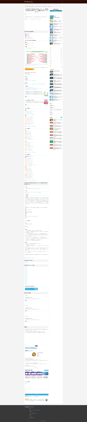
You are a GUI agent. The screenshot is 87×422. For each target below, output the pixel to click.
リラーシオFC (26, 45)
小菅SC (26, 143)
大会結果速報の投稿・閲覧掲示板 (56, 17)
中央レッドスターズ (31, 174)
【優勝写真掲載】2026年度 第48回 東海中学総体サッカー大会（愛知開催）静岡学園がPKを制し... (57, 84)
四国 (40, 4)
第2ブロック (26, 268)
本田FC (30, 132)
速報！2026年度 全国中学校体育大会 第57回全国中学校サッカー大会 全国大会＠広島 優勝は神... (57, 78)
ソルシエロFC (30, 160)
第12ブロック (26, 279)
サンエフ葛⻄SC (31, 162)
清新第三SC (29, 159)
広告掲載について (31, 411)
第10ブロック (26, 277)
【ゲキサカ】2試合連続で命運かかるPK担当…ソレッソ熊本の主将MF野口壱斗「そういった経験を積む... (57, 148)
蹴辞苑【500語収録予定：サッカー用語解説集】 (30, 89)
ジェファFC (31, 45)
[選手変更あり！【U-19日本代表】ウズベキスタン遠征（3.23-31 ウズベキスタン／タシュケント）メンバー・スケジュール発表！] (39, 374)
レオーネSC (31, 161)
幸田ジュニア (32, 145)
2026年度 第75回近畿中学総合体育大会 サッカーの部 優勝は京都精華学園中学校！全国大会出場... (57, 88)
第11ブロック (26, 278)
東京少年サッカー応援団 (31, 289)
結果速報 (45, 4)
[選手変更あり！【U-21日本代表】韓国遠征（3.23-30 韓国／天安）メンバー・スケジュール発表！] (28, 374)
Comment (26, 383)
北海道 (25, 4)
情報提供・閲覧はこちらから (30, 69)
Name (25, 388)
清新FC (31, 133)
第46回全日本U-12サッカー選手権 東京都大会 (31, 80)
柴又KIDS (26, 168)
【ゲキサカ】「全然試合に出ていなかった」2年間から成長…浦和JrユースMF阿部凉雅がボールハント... (57, 145)
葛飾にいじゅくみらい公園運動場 (37, 192)
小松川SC (32, 146)
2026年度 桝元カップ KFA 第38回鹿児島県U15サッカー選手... (57, 21)
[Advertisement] (36, 24)
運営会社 (30, 408)
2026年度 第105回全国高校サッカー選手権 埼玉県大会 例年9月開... (57, 24)
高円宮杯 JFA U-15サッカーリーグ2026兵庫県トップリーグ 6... (57, 38)
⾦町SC (26, 134)
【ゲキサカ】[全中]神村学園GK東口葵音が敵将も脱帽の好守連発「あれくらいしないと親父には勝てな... (57, 135)
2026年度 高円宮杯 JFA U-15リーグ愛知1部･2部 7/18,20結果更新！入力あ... (57, 97)
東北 (27, 4)
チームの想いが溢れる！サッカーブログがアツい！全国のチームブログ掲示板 (57, 43)
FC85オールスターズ (27, 47)
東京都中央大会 (27, 262)
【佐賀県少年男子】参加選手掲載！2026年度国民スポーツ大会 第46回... (57, 29)
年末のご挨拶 (51, 114)
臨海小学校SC (31, 118)
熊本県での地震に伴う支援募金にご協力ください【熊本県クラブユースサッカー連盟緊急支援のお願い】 (57, 142)
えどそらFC (30, 131)
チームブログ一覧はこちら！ (28, 74)
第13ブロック (26, 280)
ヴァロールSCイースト (27, 114)
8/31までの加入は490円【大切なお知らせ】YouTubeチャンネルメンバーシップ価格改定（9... (57, 139)
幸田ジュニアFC (30, 171)
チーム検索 (48, 4)
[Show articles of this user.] (31, 354)
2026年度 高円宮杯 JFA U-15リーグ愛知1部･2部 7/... (57, 26)
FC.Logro (33, 116)
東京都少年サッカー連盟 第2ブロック (32, 65)
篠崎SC (29, 144)
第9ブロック (26, 276)
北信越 (30, 4)
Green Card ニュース (28, 1)
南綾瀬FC (31, 170)
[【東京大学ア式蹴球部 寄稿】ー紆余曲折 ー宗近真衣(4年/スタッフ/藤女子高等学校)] (45, 374)
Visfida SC (30, 169)
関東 (32, 4)
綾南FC (26, 173)
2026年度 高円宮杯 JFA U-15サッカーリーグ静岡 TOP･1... (57, 40)
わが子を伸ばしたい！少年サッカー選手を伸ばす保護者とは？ (57, 120)
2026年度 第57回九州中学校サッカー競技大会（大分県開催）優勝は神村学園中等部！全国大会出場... (57, 91)
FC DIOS (31, 117)
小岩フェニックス (31, 172)
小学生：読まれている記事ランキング (29, 87)
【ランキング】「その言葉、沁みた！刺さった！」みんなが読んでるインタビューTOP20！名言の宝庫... (57, 129)
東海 (34, 4)
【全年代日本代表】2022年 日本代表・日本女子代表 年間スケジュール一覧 (33, 88)
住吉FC (32, 158)
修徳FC (33, 43)
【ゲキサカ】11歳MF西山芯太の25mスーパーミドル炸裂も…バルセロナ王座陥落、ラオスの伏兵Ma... (57, 123)
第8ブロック (26, 275)
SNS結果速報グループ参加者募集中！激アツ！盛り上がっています (57, 32)
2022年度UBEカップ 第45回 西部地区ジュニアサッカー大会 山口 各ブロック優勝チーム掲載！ (32, 400)
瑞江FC (26, 171)
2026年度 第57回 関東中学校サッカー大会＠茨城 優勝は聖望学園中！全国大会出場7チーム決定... (57, 75)
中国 (38, 4)
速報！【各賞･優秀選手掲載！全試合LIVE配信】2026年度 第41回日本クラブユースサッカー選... (57, 94)
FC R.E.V (29, 134)
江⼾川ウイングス (27, 142)
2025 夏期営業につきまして (52, 107)
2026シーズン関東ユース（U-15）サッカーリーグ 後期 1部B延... (57, 35)
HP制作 (54, 4)
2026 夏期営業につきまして (52, 105)
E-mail (25, 390)
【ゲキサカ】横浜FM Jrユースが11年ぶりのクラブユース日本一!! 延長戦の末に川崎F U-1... (57, 126)
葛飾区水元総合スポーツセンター (29, 192)
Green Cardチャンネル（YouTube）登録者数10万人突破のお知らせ (56, 110)
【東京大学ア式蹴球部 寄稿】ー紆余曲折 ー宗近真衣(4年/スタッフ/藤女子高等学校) (45, 377)
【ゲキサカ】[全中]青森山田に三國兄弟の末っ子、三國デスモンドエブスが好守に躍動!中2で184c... (57, 132)
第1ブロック (26, 267)
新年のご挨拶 (51, 112)
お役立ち (51, 4)
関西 (36, 4)
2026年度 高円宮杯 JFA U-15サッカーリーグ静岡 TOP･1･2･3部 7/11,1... (57, 99)
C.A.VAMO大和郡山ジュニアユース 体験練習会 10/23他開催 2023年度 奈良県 (40, 400)
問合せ (56, 4)
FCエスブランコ (31, 113)
